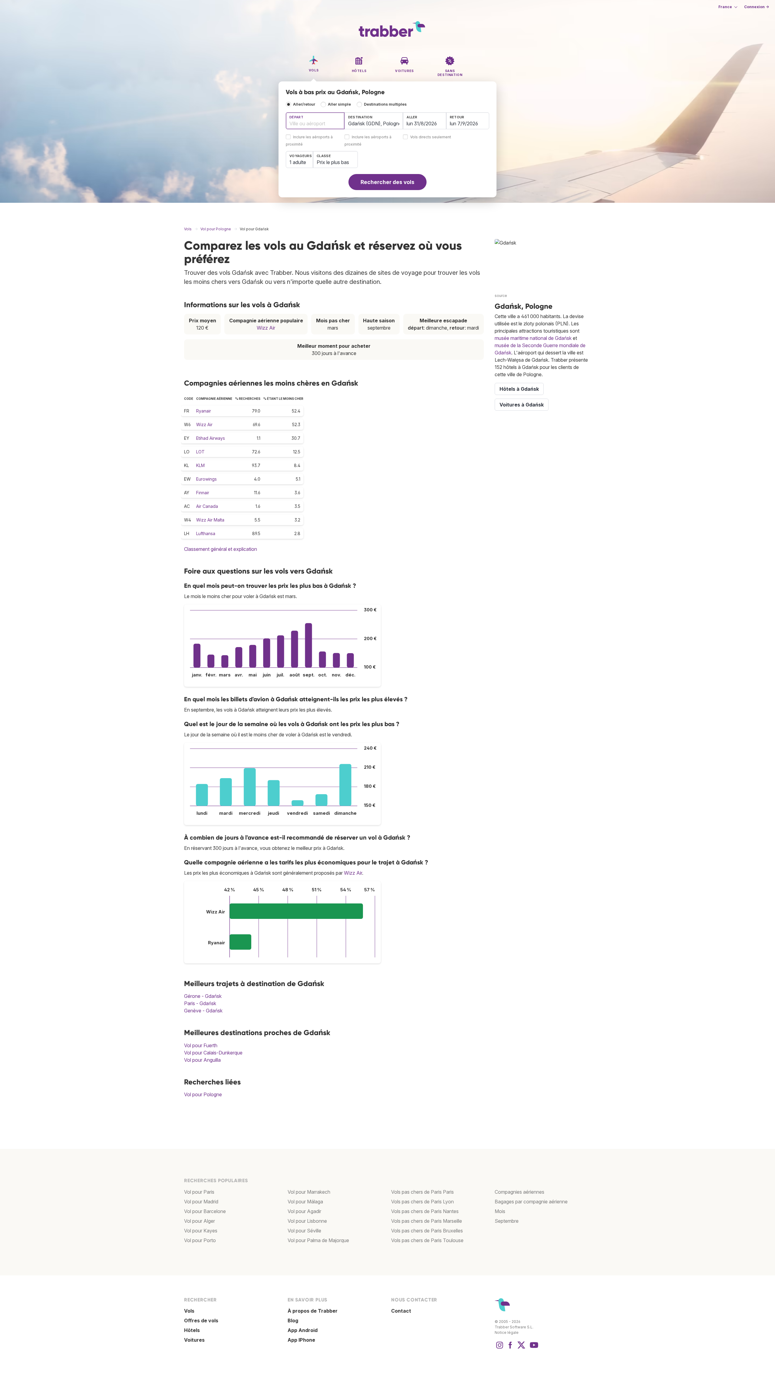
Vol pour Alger (199, 1221)
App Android (303, 1330)
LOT (200, 451)
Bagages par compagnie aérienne (531, 1202)
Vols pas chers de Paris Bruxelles (427, 1231)
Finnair (202, 492)
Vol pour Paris (199, 1192)
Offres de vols (201, 1320)
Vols (189, 1311)
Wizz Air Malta (210, 519)
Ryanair (203, 410)
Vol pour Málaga (305, 1202)
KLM (200, 465)
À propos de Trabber (313, 1311)
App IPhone (301, 1340)
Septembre (507, 1221)
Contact (401, 1311)
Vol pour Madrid (201, 1202)
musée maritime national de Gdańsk (533, 338)
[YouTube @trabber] (533, 1348)
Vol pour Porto (200, 1240)
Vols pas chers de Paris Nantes (425, 1211)
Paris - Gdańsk (200, 1003)
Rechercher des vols (387, 182)
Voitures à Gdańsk (522, 405)
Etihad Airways (210, 438)
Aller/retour (304, 104)
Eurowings (206, 479)
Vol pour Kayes (200, 1231)
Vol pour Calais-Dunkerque (213, 1053)
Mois (500, 1211)
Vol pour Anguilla (202, 1060)
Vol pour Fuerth (200, 1045)
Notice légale (507, 1332)
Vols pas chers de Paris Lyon (422, 1202)
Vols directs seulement (430, 137)
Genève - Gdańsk (203, 1011)
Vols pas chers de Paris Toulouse (427, 1240)
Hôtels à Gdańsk (519, 389)
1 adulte (297, 162)
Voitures (194, 1340)
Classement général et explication (220, 549)
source (501, 295)
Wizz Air (266, 328)
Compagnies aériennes (519, 1192)
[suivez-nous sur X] (521, 1348)
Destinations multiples (385, 104)
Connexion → (756, 7)
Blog (293, 1320)
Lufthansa (205, 533)
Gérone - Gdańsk (203, 996)
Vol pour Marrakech (309, 1192)
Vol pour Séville (304, 1231)
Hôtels (192, 1330)
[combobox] (315, 120)
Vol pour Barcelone (205, 1211)
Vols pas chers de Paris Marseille (426, 1221)
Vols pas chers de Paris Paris (422, 1192)
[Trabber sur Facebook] (510, 1348)
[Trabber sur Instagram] (499, 1348)
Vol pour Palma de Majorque (318, 1240)
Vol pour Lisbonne (307, 1221)
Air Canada (207, 506)
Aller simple (339, 104)
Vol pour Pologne (203, 1094)
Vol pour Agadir (304, 1211)
